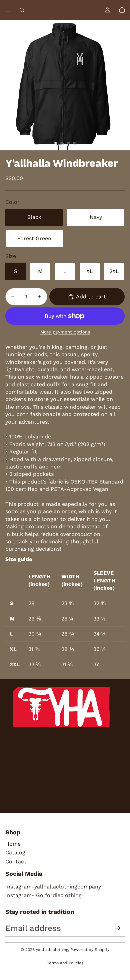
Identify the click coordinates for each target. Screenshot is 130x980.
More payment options (65, 331)
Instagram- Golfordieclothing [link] (43, 895)
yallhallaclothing (52, 949)
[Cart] (122, 10)
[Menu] (7, 10)
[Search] (22, 10)
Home (13, 844)
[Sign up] (118, 928)
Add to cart (91, 296)
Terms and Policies (65, 963)
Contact (15, 861)
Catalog (15, 852)
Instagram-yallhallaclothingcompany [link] (53, 886)
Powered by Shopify (89, 949)
